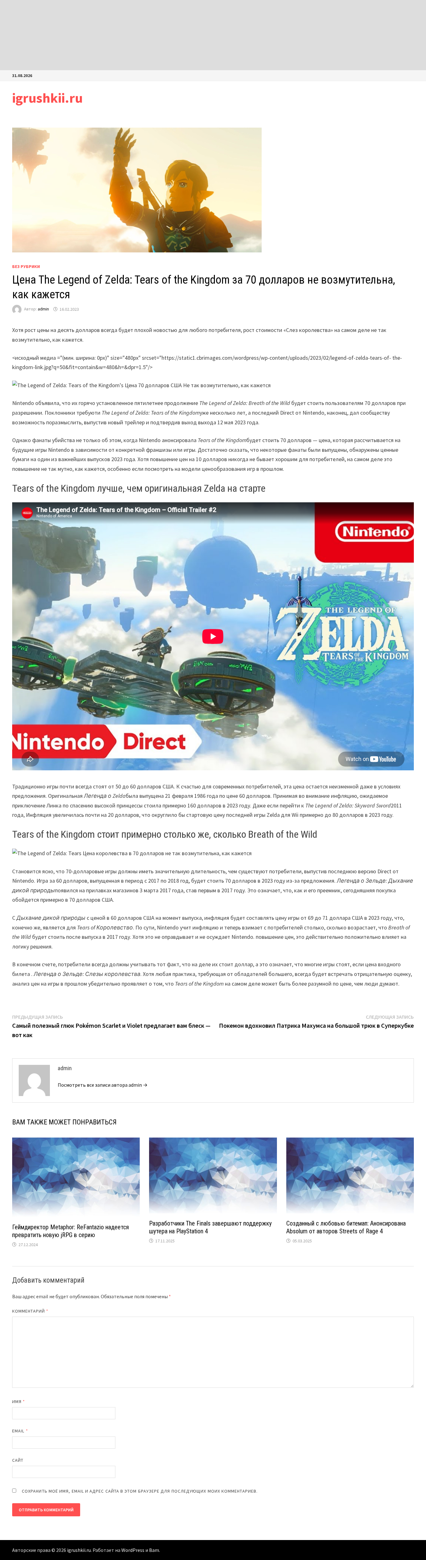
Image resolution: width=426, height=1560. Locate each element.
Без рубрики (26, 266)
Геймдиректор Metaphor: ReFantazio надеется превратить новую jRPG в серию (70, 1231)
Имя (18, 1401)
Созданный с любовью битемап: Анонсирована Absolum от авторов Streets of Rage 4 (346, 1227)
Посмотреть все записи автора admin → (103, 1085)
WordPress (132, 1550)
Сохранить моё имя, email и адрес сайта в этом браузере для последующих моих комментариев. (140, 1491)
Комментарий (30, 1311)
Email (20, 1431)
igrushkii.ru (47, 97)
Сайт (17, 1460)
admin (43, 309)
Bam (154, 1550)
